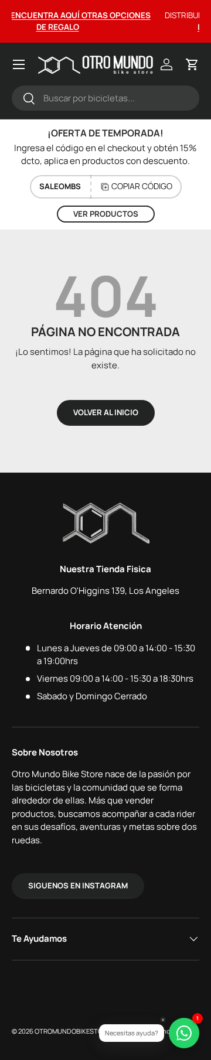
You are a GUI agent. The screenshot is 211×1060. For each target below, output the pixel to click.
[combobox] (105, 98)
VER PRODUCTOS (105, 213)
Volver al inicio (105, 412)
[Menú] (19, 64)
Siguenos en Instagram (78, 885)
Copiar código (141, 186)
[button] (192, 64)
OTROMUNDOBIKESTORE (72, 1031)
